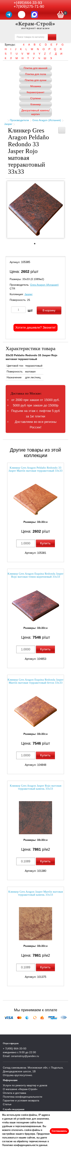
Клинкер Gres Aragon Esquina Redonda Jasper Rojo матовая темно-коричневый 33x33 (35, 575)
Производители (19, 120)
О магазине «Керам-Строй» (20, 1089)
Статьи (7, 1104)
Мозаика (35, 86)
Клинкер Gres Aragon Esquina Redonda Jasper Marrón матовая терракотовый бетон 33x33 (35, 681)
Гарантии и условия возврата (21, 1100)
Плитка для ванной (35, 68)
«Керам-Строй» (35, 23)
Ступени (35, 98)
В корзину (49, 310)
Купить (45, 543)
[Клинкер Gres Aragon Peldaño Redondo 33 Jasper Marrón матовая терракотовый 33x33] (35, 499)
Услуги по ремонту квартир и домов (25, 1085)
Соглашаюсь (59, 1131)
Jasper (8, 123)
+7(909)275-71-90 (29, 6)
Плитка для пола (35, 74)
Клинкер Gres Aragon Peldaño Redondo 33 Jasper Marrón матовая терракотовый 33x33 (35, 469)
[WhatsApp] (21, 14)
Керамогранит (35, 92)
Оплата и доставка (14, 1092)
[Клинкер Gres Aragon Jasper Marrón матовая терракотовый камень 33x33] (35, 923)
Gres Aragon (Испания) (46, 120)
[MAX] (34, 14)
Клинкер (35, 104)
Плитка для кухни (35, 80)
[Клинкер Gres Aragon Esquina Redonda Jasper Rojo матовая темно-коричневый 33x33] (35, 605)
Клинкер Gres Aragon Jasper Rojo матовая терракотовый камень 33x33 (35, 787)
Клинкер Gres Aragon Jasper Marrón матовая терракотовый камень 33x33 (35, 893)
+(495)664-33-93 (28, 3)
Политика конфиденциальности (22, 1096)
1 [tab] (36, 244)
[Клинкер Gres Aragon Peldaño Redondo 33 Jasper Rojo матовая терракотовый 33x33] (35, 209)
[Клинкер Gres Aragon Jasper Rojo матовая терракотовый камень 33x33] (35, 817)
